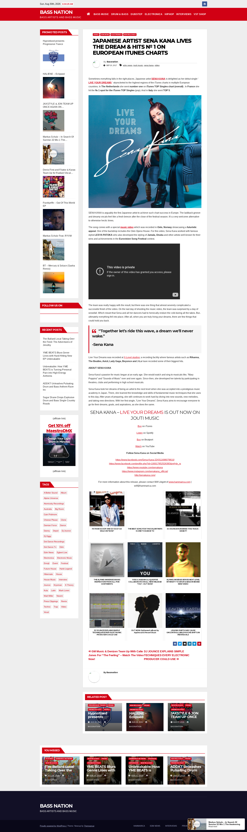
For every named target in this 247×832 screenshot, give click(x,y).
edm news (49, 552)
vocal (46, 612)
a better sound (50, 493)
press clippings (51, 601)
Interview (152, 758)
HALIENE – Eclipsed (54, 74)
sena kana (149, 65)
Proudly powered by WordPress (53, 826)
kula (46, 590)
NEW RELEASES (130, 34)
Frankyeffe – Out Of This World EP (59, 204)
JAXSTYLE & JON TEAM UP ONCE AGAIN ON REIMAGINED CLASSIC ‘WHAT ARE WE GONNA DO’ (58, 106)
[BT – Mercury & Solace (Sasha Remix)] (53, 282)
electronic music (64, 558)
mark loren (64, 590)
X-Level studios (132, 357)
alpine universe (51, 498)
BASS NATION (56, 12)
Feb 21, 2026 (137, 776)
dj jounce (66, 531)
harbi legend (66, 569)
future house (50, 569)
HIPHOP (169, 14)
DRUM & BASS (120, 14)
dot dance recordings (54, 541)
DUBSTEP (137, 14)
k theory (69, 585)
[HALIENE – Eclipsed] (53, 87)
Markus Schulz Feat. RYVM (57, 236)
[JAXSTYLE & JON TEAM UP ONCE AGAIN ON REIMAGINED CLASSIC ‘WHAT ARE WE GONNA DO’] (53, 120)
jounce (47, 585)
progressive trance (97, 705)
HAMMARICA (139, 826)
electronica (49, 558)
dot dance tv (50, 547)
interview (63, 579)
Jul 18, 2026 (54, 776)
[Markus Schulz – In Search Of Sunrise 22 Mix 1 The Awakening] (53, 153)
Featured (49, 758)
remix (64, 601)
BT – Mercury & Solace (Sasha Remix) (59, 267)
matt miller (48, 596)
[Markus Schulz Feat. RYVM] (53, 249)
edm (62, 547)
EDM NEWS (105, 34)
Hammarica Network (64, 758)
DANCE (96, 34)
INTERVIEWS (183, 14)
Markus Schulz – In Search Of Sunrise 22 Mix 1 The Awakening (58, 139)
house (59, 574)
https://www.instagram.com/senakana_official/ (145, 471)
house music (50, 579)
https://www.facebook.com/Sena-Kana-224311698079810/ (144, 460)
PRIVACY (186, 826)
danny (47, 531)
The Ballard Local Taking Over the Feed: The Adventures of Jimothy (58, 342)
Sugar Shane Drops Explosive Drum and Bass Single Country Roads (59, 400)
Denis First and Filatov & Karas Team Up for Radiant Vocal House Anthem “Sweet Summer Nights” (59, 172)
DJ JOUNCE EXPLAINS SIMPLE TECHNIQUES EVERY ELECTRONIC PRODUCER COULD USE (166, 655)
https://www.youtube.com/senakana (145, 467)
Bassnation (112, 61)
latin (53, 590)
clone (63, 520)
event (55, 563)
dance (63, 525)
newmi (60, 596)
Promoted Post (95, 709)
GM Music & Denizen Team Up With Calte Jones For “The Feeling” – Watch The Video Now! (116, 655)
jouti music (138, 65)
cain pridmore (50, 514)
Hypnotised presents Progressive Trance (53, 42)
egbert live (62, 552)
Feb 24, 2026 (95, 776)
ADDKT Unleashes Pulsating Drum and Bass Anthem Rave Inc (58, 386)
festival (64, 563)
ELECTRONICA (154, 14)
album (63, 493)
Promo (111, 705)
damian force (50, 525)
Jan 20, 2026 (179, 776)
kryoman (58, 585)
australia (48, 509)
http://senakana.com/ (145, 475)
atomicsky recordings (54, 503)
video (63, 607)
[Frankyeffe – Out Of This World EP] (53, 219)
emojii (46, 563)
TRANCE (107, 709)
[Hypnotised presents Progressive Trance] (53, 58)
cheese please (51, 520)
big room (59, 509)
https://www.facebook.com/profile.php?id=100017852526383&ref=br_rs (145, 463)
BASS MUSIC (101, 14)
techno (47, 607)
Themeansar (89, 826)
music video (127, 227)
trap (56, 607)
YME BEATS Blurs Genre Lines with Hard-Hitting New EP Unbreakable (57, 355)
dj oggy (47, 536)
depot (55, 531)
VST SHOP (200, 14)
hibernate (48, 574)
